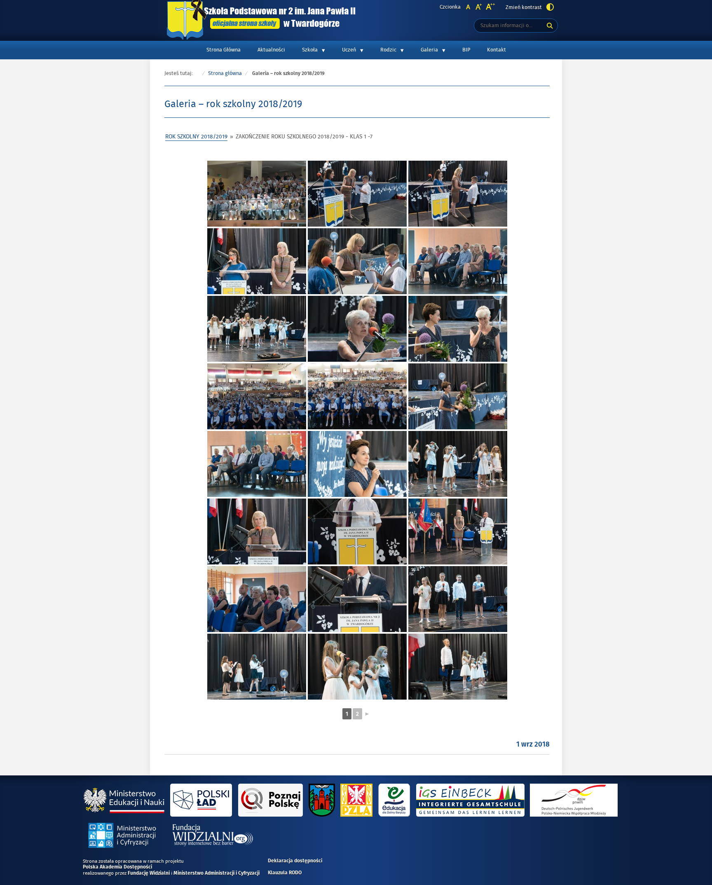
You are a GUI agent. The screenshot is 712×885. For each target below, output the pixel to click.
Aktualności (271, 50)
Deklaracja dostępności (295, 861)
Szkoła (310, 50)
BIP (466, 50)
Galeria (429, 50)
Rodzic (388, 50)
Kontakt (496, 50)
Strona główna (225, 73)
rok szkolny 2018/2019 (196, 136)
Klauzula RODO (285, 873)
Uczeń (349, 50)
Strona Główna (223, 50)
